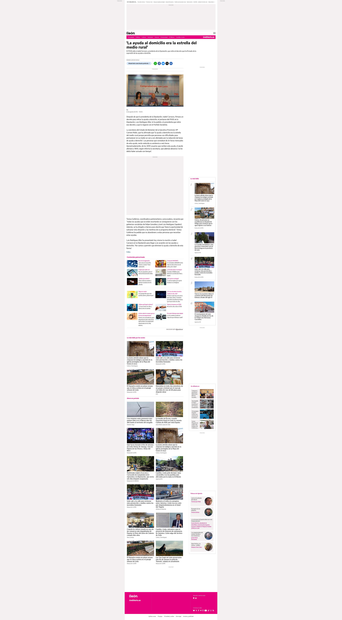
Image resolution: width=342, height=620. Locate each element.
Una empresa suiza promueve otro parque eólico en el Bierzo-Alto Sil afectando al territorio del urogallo (139, 420)
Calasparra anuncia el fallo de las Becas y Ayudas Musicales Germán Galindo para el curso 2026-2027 (195, 394)
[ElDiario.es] (209, 37)
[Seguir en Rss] (213, 610)
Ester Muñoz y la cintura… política (195, 544)
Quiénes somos (152, 616)
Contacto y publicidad (188, 616)
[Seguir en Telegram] (200, 610)
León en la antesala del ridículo (196, 498)
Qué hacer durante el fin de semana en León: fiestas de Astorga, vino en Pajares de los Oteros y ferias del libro (140, 448)
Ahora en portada (133, 398)
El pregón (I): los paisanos (195, 509)
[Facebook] (159, 63)
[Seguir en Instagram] (203, 610)
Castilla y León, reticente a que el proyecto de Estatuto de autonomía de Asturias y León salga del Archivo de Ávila (169, 532)
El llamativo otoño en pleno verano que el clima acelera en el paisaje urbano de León (140, 388)
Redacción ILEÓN (160, 364)
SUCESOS (195, 1)
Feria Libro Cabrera (141, 1)
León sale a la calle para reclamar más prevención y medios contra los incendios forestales (169, 360)
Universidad (164, 37)
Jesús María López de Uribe (163, 424)
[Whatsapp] (155, 63)
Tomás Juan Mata (196, 501)
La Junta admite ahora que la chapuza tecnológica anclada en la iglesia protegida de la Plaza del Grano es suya (139, 361)
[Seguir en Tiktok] (208, 610)
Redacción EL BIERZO (133, 481)
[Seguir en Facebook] (198, 610)
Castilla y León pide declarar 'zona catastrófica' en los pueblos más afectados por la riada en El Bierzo (168, 475)
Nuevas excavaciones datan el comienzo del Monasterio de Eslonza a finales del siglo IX (204, 295)
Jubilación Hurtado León (202, 1)
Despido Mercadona (170, 1)
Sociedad (150, 37)
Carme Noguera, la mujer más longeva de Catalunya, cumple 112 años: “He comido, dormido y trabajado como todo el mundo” (195, 425)
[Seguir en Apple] (196, 598)
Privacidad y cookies (169, 616)
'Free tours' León (149, 1)
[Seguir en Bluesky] (194, 610)
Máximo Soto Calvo (196, 547)
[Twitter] (167, 63)
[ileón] (139, 596)
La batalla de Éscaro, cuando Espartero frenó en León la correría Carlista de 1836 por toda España (169, 420)
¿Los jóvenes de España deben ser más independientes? (201, 520)
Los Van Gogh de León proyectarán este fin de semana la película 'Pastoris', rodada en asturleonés (169, 559)
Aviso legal (178, 616)
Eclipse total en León (212, 1)
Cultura (144, 37)
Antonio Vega (130, 424)
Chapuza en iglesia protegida (159, 1)
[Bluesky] (163, 63)
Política (138, 37)
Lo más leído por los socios (136, 338)
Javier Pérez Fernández (194, 538)
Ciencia (157, 37)
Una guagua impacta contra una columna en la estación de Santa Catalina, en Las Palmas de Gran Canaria (195, 414)
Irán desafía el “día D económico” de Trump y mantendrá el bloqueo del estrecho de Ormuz (195, 404)
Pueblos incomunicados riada (180, 1)
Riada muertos (190, 1)
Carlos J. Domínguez (132, 366)
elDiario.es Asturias (161, 509)
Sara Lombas (130, 537)
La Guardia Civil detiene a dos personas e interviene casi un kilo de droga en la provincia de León (204, 247)
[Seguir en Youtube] (206, 610)
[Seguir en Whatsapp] (211, 610)
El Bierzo (171, 37)
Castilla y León (180, 37)
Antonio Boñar (195, 512)
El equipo (160, 616)
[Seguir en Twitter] (196, 610)
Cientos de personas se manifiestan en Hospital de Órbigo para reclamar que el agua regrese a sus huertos (203, 222)
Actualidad (131, 37)
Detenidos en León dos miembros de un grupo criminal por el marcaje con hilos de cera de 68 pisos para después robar (169, 389)
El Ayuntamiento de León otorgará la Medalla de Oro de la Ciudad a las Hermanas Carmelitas (204, 316)
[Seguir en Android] (193, 598)
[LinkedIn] (171, 63)
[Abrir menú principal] (214, 33)
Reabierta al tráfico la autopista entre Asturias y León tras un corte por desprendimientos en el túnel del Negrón (168, 504)
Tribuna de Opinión (196, 493)
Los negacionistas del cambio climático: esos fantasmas (197, 534)
